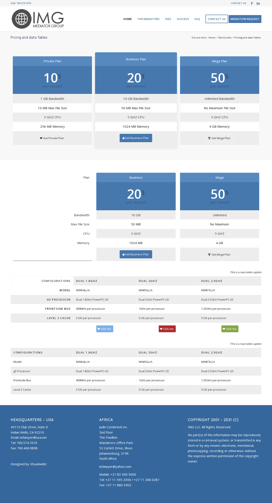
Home (211, 37)
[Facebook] (252, 3)
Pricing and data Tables (29, 37)
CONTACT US (238, 3)
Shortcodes (224, 37)
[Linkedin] (258, 3)
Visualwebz (38, 464)
